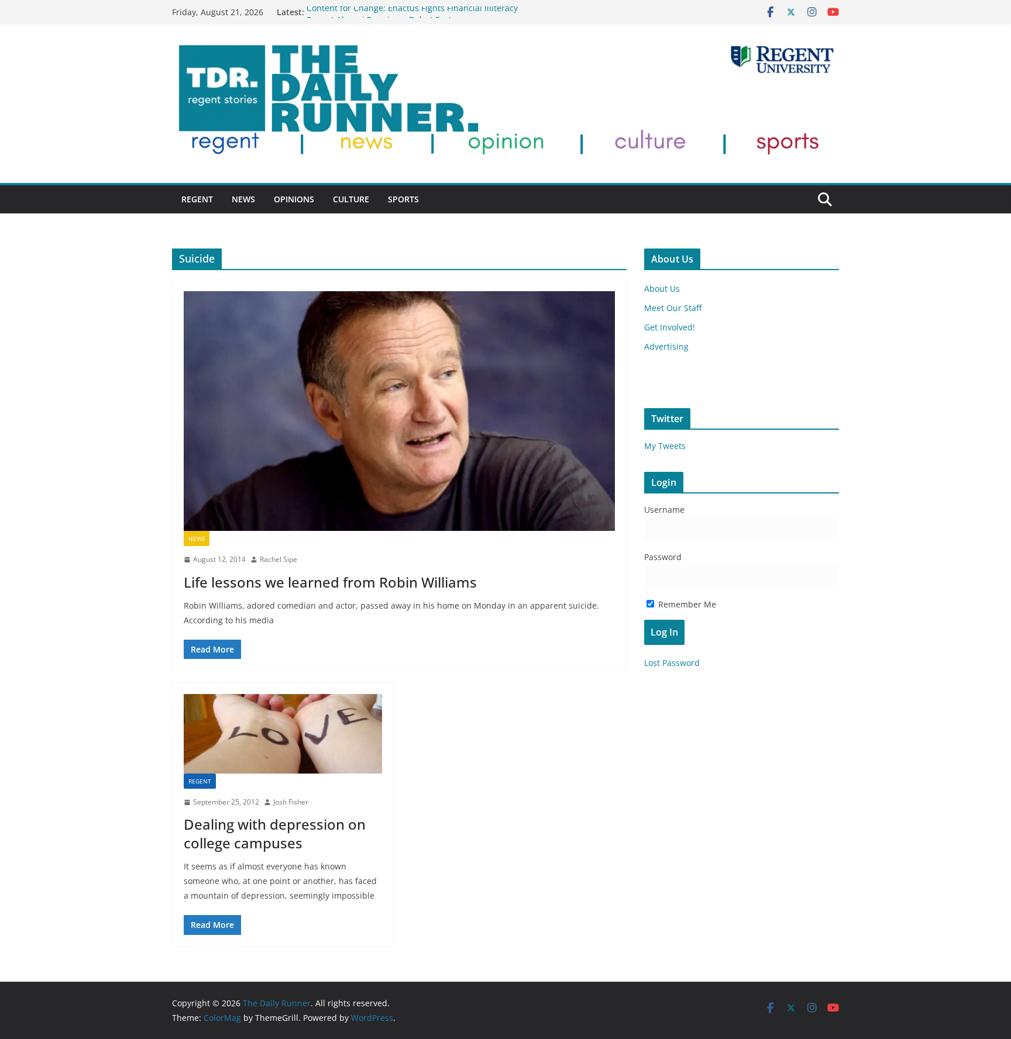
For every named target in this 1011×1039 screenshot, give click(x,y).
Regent (197, 199)
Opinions (294, 199)
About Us (662, 288)
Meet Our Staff (672, 307)
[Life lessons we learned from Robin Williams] (399, 411)
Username (664, 509)
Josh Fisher (290, 802)
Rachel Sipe (278, 559)
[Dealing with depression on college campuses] (283, 733)
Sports (403, 199)
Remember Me (686, 604)
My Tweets (665, 445)
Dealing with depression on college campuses (275, 833)
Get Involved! (669, 327)
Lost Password (672, 662)
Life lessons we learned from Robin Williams (330, 582)
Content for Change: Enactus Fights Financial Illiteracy (412, 12)
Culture (351, 199)
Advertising (666, 346)
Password (663, 556)
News (243, 199)
